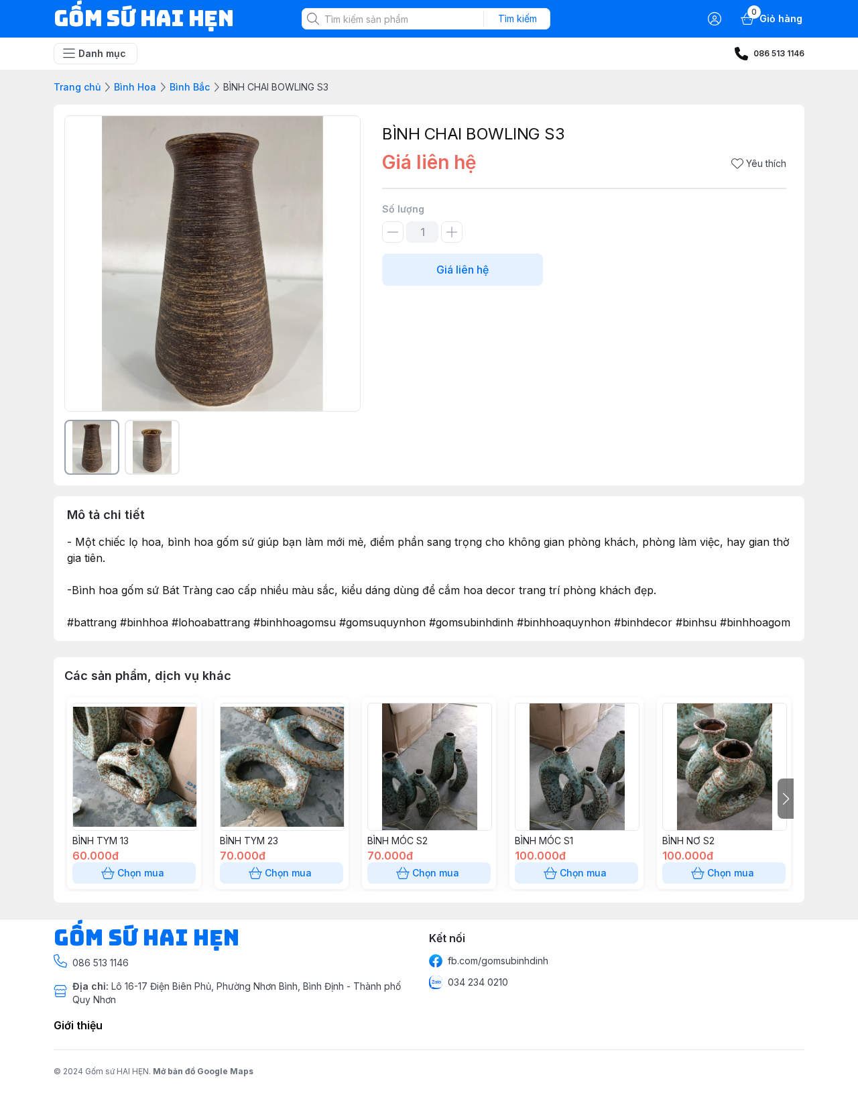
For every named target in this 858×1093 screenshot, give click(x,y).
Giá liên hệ (462, 269)
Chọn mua (140, 872)
